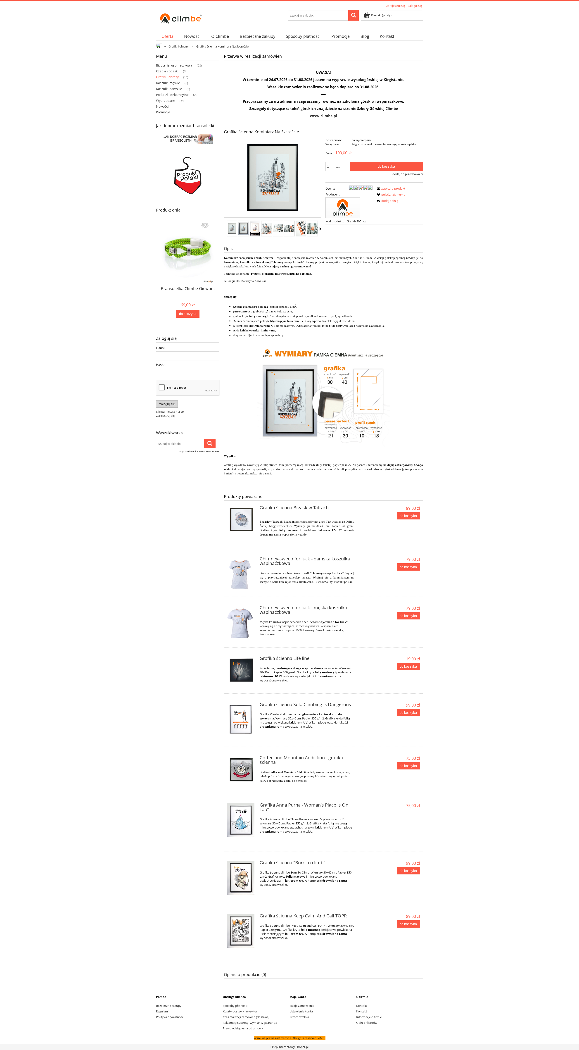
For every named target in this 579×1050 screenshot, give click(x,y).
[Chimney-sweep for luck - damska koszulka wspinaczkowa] (241, 574)
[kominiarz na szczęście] (323, 397)
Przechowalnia (299, 1017)
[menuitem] (167, 36)
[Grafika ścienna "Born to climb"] (241, 878)
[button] (320, 229)
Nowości (162, 106)
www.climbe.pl (323, 115)
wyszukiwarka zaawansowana (199, 451)
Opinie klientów (366, 1023)
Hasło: (160, 364)
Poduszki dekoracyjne (172, 95)
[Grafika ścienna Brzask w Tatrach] (241, 520)
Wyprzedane (165, 100)
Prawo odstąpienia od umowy (243, 1028)
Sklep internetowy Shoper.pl (289, 1047)
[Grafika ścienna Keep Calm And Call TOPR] (241, 931)
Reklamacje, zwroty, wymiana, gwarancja (250, 1023)
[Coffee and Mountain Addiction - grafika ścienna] (241, 770)
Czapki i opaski (167, 71)
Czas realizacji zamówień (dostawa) (246, 1017)
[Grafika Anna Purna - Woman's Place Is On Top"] (241, 820)
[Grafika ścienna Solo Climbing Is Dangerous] (241, 719)
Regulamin (163, 1011)
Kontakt (361, 1006)
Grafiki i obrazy (167, 77)
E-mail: (161, 348)
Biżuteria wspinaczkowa (174, 65)
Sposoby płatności (235, 1006)
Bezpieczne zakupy (168, 1006)
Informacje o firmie (369, 1017)
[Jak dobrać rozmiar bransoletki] (187, 138)
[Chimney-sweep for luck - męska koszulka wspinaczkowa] (241, 623)
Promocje (163, 112)
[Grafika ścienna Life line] (241, 670)
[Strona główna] (181, 18)
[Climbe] (342, 207)
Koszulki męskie (168, 83)
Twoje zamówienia (302, 1006)
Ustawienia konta (301, 1011)
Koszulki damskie (169, 89)
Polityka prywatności (170, 1017)
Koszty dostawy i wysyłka (240, 1011)
